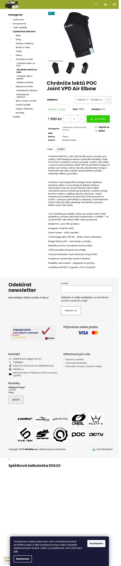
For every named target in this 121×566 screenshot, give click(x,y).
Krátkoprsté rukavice (27, 90)
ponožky (20, 112)
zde (16, 551)
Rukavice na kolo (24, 86)
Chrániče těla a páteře (24, 77)
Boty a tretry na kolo (26, 100)
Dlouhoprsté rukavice (23, 95)
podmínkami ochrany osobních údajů (84, 299)
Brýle (18, 35)
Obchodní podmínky (76, 362)
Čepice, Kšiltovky (24, 108)
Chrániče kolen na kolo (26, 64)
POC (103, 109)
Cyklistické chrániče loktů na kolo (74, 128)
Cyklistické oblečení (24, 31)
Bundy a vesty (23, 47)
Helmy (19, 55)
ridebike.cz (18, 369)
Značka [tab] (61, 149)
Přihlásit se (71, 310)
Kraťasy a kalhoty (25, 43)
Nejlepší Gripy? (16, 387)
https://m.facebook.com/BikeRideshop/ (33, 365)
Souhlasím (96, 543)
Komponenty (19, 23)
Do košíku (100, 118)
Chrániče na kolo (24, 59)
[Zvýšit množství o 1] (81, 119)
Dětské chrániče (25, 82)
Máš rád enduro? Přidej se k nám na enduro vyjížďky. (35, 374)
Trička (19, 51)
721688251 (18, 362)
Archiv (16, 399)
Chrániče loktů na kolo (27, 71)
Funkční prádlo (23, 104)
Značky (16, 116)
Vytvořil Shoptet (104, 449)
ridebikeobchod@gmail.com (27, 358)
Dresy (19, 39)
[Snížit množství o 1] (67, 119)
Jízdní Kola (18, 19)
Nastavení (22, 559)
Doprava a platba (75, 359)
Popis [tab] (50, 149)
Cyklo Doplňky (20, 27)
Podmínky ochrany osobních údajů (84, 366)
